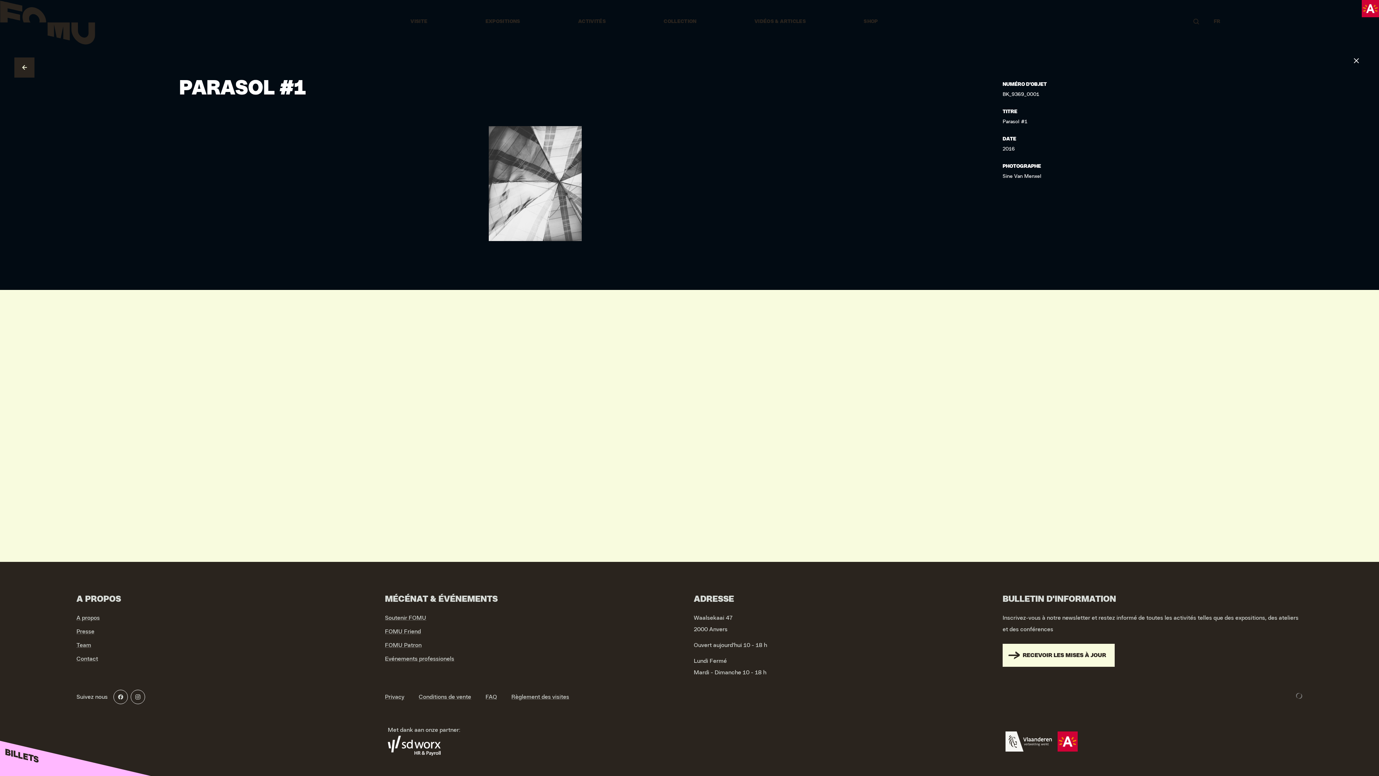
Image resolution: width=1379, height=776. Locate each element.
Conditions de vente (445, 697)
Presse (85, 631)
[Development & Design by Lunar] (1299, 696)
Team (83, 645)
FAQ (491, 697)
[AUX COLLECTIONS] (24, 67)
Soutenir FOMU (405, 618)
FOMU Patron (403, 645)
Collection (680, 21)
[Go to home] (47, 22)
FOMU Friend (403, 631)
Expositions (503, 21)
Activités (592, 21)
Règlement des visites (540, 697)
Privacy (394, 697)
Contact (87, 659)
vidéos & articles (780, 21)
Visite (418, 21)
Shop (871, 21)
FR (1217, 21)
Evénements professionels (419, 659)
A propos (88, 618)
